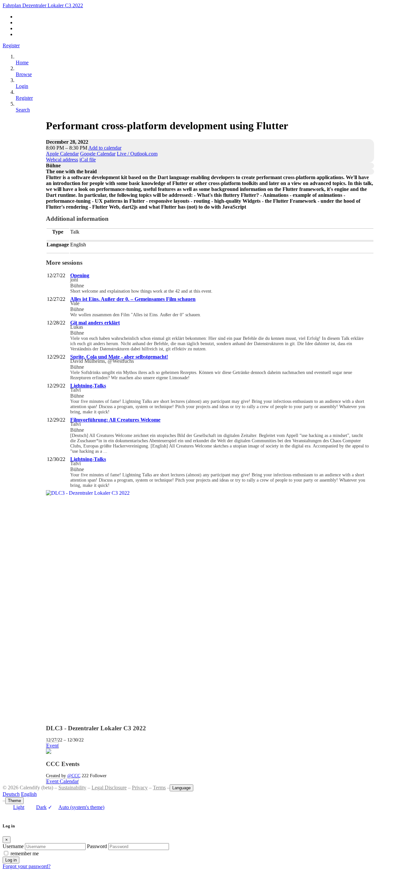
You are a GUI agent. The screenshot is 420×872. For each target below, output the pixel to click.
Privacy (140, 787)
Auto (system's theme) (76, 807)
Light (18, 807)
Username (13, 846)
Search (23, 110)
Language (181, 787)
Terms (159, 787)
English (29, 794)
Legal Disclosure (109, 787)
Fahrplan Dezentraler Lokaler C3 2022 (43, 5)
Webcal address (62, 159)
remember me (24, 853)
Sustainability (72, 787)
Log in (11, 860)
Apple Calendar (62, 153)
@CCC (73, 775)
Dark (41, 807)
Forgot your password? (27, 866)
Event (52, 745)
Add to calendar (104, 148)
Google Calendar (98, 153)
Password (97, 846)
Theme (14, 800)
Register (11, 45)
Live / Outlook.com (137, 153)
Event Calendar (62, 781)
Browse (24, 74)
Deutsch (11, 794)
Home (22, 62)
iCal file (87, 159)
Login (22, 86)
